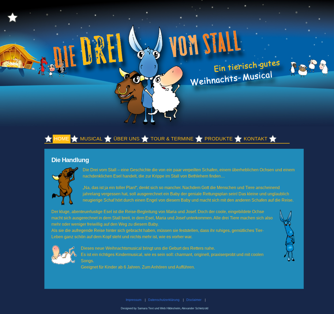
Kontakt (255, 138)
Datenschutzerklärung (164, 300)
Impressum (133, 300)
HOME (61, 138)
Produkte (219, 138)
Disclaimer (193, 300)
